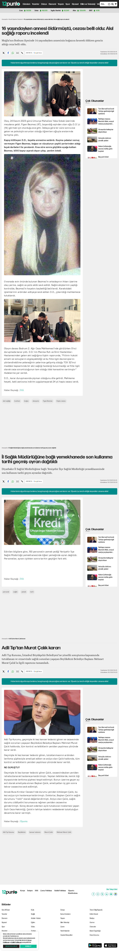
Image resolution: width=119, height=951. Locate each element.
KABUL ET (28, 946)
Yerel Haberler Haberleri (16, 19)
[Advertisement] (102, 83)
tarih (32, 592)
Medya (92, 918)
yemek (23, 592)
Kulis (32, 910)
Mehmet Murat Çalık (64, 832)
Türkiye (33, 931)
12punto (23, 821)
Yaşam (61, 4)
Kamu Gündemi (65, 914)
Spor (68, 4)
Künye (22, 891)
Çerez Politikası (46, 891)
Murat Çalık (49, 832)
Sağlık (33, 914)
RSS (36, 891)
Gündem (26, 4)
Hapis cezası (61, 401)
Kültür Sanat (94, 914)
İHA (22, 390)
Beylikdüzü (21, 832)
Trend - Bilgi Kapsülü (96, 910)
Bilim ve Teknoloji (87, 4)
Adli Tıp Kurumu (8, 832)
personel (6, 592)
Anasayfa (5, 19)
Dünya (44, 4)
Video (99, 4)
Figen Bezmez (47, 401)
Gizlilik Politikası (60, 891)
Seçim (33, 935)
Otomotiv (93, 927)
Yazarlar (35, 4)
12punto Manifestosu (73, 892)
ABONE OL (29, 53)
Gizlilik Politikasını (16, 942)
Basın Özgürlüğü (95, 931)
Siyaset (75, 4)
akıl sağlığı (6, 401)
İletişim (30, 891)
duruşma (36, 401)
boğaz (26, 401)
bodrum (17, 401)
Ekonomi (52, 4)
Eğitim (33, 922)
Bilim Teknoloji (64, 922)
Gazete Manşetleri (66, 935)
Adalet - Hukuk (35, 918)
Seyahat (4, 931)
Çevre (62, 927)
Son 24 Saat (6, 910)
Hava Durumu (94, 935)
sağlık (15, 592)
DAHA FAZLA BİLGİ (11, 946)
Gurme (92, 922)
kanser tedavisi (35, 832)
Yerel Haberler (65, 931)
